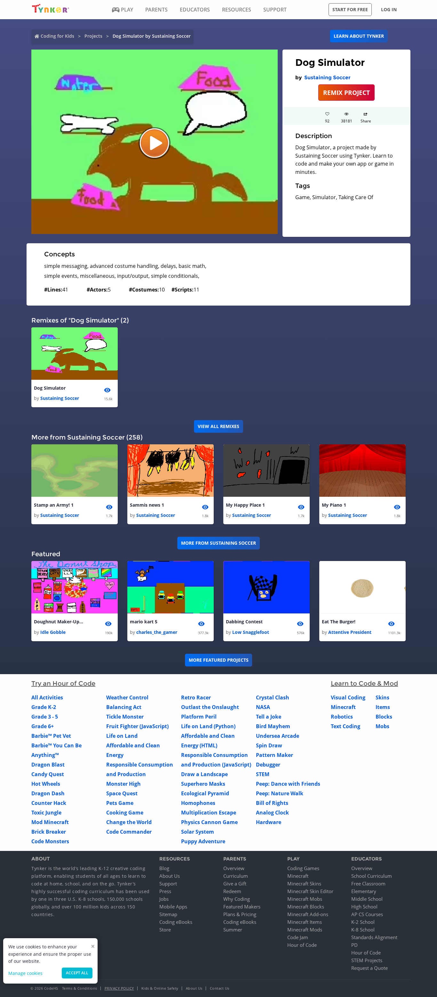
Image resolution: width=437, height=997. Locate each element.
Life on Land (122, 735)
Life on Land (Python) (208, 726)
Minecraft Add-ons (307, 914)
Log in (389, 9)
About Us (169, 876)
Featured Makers (241, 906)
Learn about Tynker (359, 36)
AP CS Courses (367, 914)
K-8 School (363, 929)
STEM (262, 774)
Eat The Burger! (338, 622)
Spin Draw (269, 745)
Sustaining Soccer (327, 77)
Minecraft (343, 707)
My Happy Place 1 (245, 505)
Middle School (367, 899)
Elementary (363, 891)
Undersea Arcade (277, 735)
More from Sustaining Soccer (218, 543)
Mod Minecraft (50, 822)
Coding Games (303, 868)
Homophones (198, 802)
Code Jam (297, 937)
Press (165, 891)
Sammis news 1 (147, 505)
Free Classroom (368, 883)
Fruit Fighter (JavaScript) (137, 726)
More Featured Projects (219, 660)
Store (165, 929)
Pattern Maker (274, 755)
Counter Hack (48, 802)
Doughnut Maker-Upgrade (59, 622)
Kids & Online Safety (160, 988)
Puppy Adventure (203, 841)
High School (364, 906)
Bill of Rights (272, 802)
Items (383, 707)
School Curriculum (371, 876)
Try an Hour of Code (63, 683)
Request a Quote (369, 968)
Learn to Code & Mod (364, 683)
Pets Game (119, 802)
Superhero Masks (203, 783)
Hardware (268, 822)
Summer (232, 929)
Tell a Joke (268, 716)
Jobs (164, 899)
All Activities (47, 697)
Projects (93, 36)
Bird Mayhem (273, 726)
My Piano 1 (334, 505)
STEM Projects (366, 960)
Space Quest (122, 793)
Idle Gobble (53, 632)
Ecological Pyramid (205, 793)
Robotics (342, 716)
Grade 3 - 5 (44, 716)
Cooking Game (124, 812)
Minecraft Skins (304, 883)
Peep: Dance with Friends (288, 783)
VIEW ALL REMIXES (218, 426)
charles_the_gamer (156, 632)
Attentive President (349, 632)
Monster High (123, 783)
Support (168, 883)
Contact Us (219, 988)
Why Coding (236, 899)
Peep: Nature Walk (279, 793)
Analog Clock (272, 812)
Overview (233, 868)
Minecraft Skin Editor (310, 891)
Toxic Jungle (46, 812)
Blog (164, 868)
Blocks (384, 716)
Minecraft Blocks (305, 906)
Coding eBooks (175, 922)
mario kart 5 (143, 622)
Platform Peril (199, 716)
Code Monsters (50, 841)
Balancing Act (123, 707)
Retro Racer (196, 697)
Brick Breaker (48, 831)
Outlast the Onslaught (210, 707)
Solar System (197, 831)
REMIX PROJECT (346, 93)
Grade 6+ (42, 726)
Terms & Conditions (79, 988)
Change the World (129, 822)
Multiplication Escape (208, 812)
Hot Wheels (45, 783)
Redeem (232, 891)
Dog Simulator (50, 388)
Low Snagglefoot (250, 632)
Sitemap (168, 914)
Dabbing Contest (244, 622)
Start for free (350, 9)
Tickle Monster (125, 716)
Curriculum (235, 876)
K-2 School (363, 922)
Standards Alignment (374, 937)
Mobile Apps (173, 906)
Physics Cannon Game (209, 822)
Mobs (382, 726)
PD (354, 945)
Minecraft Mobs (304, 899)
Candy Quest (47, 774)
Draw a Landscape (204, 774)
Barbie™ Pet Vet (51, 735)
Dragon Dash (48, 793)
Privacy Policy (119, 988)
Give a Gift (234, 883)
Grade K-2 (43, 707)
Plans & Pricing (239, 914)
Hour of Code (302, 945)
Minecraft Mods (304, 929)
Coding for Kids (57, 36)
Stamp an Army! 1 (54, 505)
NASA (263, 707)
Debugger (268, 764)
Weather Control (127, 697)
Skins (382, 697)
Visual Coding (348, 697)
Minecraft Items (304, 922)
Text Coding (345, 726)
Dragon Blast (48, 764)
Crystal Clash (272, 697)
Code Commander (129, 831)
